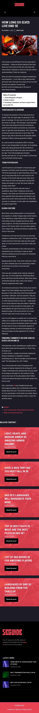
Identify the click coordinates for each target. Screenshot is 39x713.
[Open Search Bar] (34, 12)
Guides (6, 407)
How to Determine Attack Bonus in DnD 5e (19, 410)
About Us (18, 709)
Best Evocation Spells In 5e (20, 682)
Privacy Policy (27, 709)
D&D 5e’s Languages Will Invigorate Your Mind (18, 499)
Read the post (11, 452)
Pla (15, 385)
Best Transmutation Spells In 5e (22, 672)
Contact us (11, 709)
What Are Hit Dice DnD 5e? (13, 413)
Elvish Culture (9, 100)
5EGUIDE (19, 5)
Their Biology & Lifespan (13, 97)
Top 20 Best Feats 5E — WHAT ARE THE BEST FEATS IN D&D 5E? (18, 530)
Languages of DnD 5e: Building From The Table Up (18, 588)
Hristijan (19, 30)
